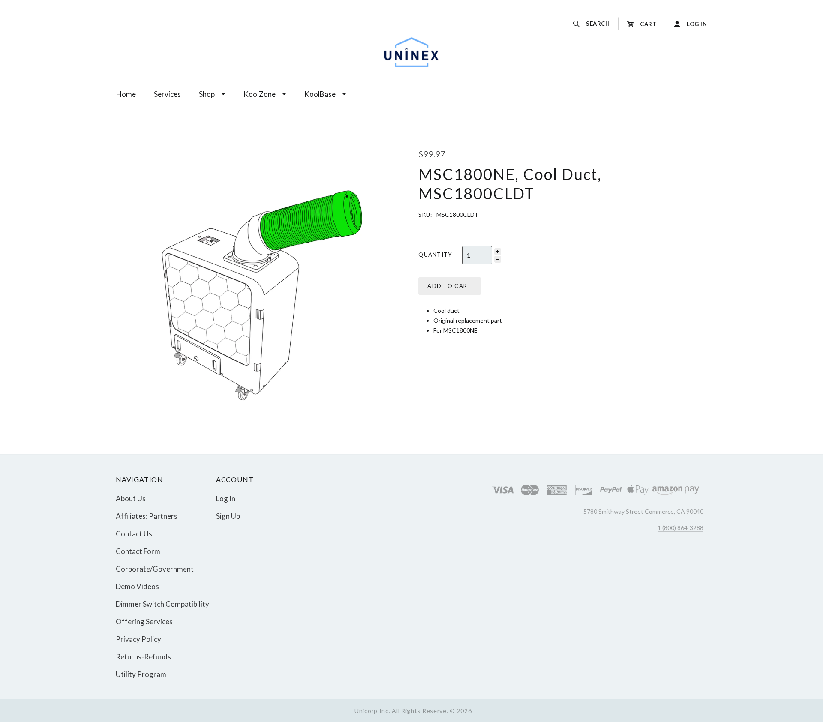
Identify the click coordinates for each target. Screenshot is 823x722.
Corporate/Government (155, 568)
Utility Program (141, 674)
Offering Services (144, 621)
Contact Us (134, 533)
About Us (131, 498)
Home (126, 94)
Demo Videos (137, 586)
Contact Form (138, 551)
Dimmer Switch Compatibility (162, 603)
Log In (225, 498)
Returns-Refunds (143, 656)
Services (167, 94)
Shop (207, 94)
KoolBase (320, 94)
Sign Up (228, 516)
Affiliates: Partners (146, 516)
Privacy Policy (138, 639)
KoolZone (259, 94)
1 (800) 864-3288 (680, 527)
